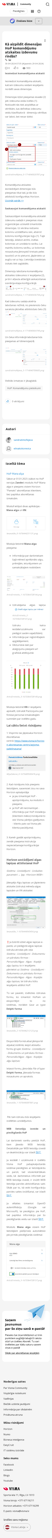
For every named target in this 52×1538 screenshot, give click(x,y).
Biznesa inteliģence (13, 1439)
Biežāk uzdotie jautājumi (16, 1404)
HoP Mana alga (15, 473)
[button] (26, 147)
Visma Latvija (18, 1527)
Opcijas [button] (45, 40)
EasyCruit (8, 1445)
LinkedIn (8, 1470)
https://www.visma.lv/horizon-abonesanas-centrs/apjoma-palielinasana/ (25, 744)
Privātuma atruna (13, 1414)
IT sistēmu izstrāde (13, 1450)
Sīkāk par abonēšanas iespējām (22, 1353)
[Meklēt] (47, 4)
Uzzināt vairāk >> (14, 200)
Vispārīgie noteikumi (14, 1393)
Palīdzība (39, 11)
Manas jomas (32, 11)
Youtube (8, 1480)
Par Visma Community (15, 1388)
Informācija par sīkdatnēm (17, 1409)
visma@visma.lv (21, 1511)
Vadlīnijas (8, 1398)
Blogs (6, 1475)
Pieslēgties (19, 11)
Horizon (7, 1429)
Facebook (8, 1464)
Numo (6, 1434)
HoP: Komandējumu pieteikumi (24, 388)
